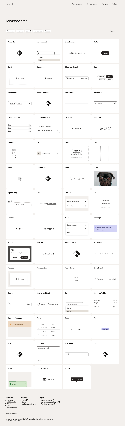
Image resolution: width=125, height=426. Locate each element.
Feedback (10, 31)
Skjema (47, 31)
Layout (28, 31)
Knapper (20, 31)
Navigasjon (38, 31)
